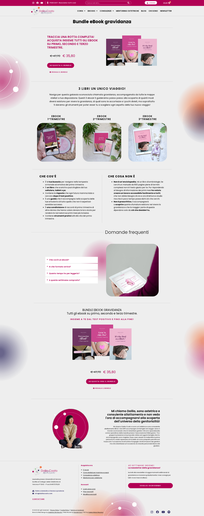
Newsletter (166, 11)
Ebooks (91, 11)
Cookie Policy (64, 510)
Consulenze (105, 11)
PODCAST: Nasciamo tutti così (63, 3)
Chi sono (153, 11)
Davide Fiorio (78, 512)
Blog (143, 11)
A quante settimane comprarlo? (64, 280)
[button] (71, 260)
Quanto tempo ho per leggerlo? (64, 273)
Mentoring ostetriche (127, 11)
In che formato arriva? (60, 266)
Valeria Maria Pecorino (95, 512)
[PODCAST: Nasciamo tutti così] (48, 3)
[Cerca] (128, 2)
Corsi (80, 11)
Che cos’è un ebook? (59, 259)
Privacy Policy (54, 510)
